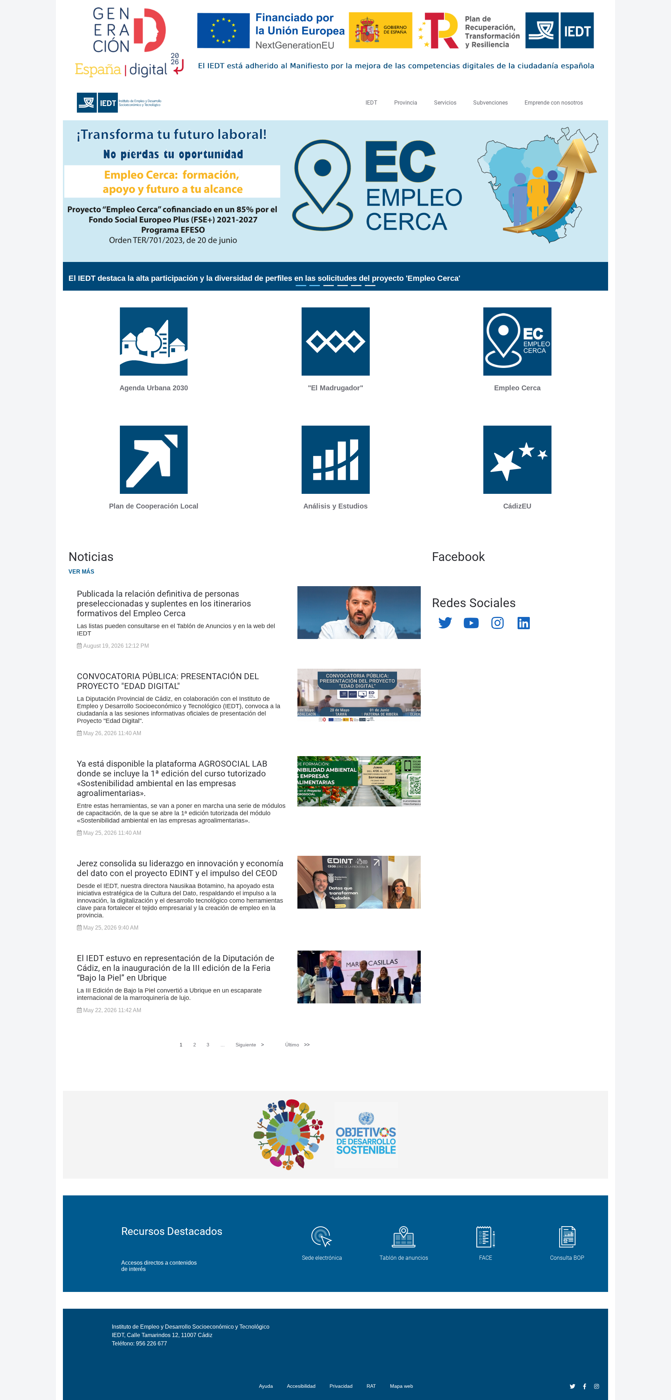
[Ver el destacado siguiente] (573, 214)
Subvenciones (490, 102)
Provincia (405, 102)
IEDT (371, 102)
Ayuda (266, 1386)
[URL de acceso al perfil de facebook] (584, 1386)
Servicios (445, 102)
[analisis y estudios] (336, 460)
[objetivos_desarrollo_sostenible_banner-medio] (335, 1135)
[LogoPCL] (154, 460)
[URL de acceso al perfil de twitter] (445, 623)
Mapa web (401, 1386)
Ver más (81, 572)
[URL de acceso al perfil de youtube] (471, 623)
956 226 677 (151, 1343)
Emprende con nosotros (554, 102)
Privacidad (341, 1386)
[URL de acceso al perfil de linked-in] (524, 623)
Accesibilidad (301, 1386)
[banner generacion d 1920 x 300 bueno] (335, 42)
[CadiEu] (517, 460)
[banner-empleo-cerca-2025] (517, 342)
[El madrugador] (336, 342)
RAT (371, 1386)
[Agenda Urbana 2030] (154, 342)
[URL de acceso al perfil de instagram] (497, 623)
